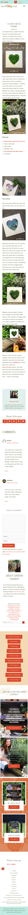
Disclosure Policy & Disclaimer (14, 897)
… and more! (14, 619)
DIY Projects (14, 613)
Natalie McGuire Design (14, 912)
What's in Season (14, 637)
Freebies (14, 875)
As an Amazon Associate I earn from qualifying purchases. (14, 902)
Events (14, 879)
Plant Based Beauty (14, 660)
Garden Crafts (14, 607)
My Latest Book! (14, 728)
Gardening (14, 646)
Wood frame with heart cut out (14, 141)
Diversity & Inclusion (14, 899)
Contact (14, 891)
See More (14, 807)
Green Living (14, 618)
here (3, 367)
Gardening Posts (14, 606)
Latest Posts (14, 641)
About (14, 877)
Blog (14, 888)
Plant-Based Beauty (14, 611)
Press (14, 882)
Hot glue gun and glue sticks (13, 151)
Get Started (14, 873)
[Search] (23, 622)
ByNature (17, 362)
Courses (14, 886)
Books (14, 884)
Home (14, 870)
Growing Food (14, 614)
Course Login (14, 893)
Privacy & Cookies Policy (14, 895)
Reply (6, 471)
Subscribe (14, 766)
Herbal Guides (14, 609)
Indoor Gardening (14, 616)
